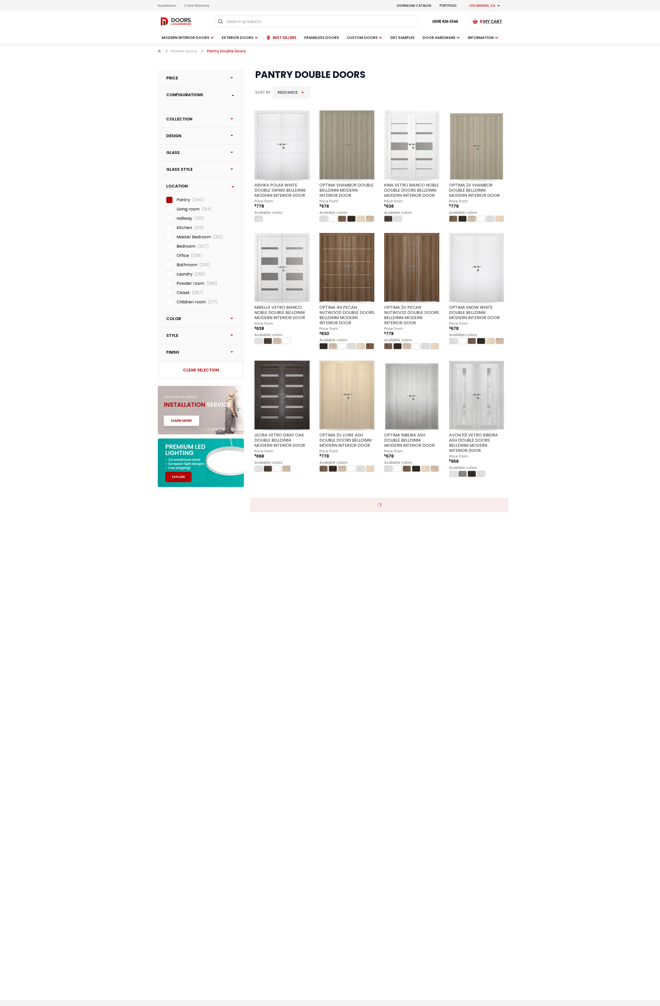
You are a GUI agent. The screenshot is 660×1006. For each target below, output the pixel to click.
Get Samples (402, 37)
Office (183, 255)
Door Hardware (439, 37)
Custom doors (362, 37)
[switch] (169, 200)
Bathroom (187, 265)
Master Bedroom (194, 237)
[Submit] (221, 21)
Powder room (190, 283)
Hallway (184, 218)
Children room (191, 302)
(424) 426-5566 (445, 21)
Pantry (183, 200)
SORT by (262, 92)
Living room (188, 209)
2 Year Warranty (196, 5)
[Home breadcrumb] (159, 51)
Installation (167, 5)
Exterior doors (237, 37)
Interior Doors (184, 51)
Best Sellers (284, 37)
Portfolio (448, 5)
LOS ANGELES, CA (482, 5)
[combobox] (316, 21)
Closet (183, 293)
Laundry (185, 274)
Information (481, 37)
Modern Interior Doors (185, 37)
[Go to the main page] (176, 21)
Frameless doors (321, 37)
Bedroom (186, 246)
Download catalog (414, 5)
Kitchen (184, 228)
